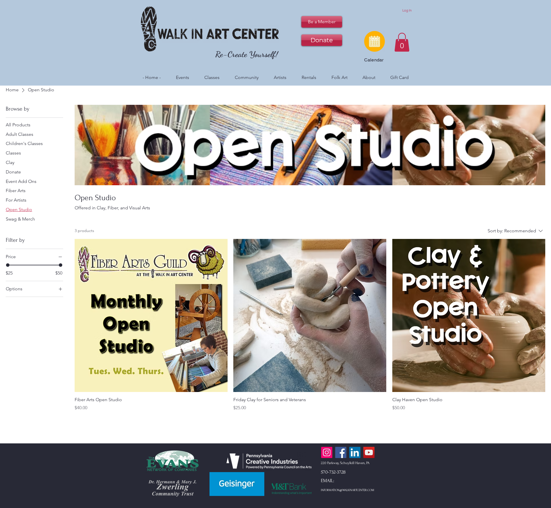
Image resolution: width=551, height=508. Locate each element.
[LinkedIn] (354, 452)
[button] (402, 42)
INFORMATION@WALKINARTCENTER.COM (347, 490)
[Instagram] (326, 452)
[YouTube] (369, 452)
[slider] (7, 265)
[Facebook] (340, 452)
